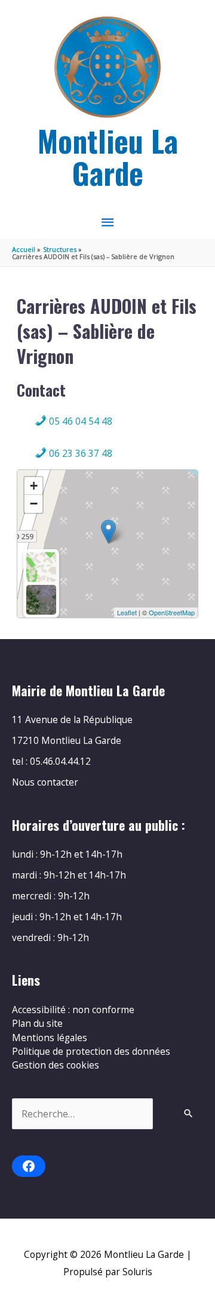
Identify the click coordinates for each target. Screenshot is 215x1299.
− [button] (34, 503)
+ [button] (34, 485)
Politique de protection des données (91, 1051)
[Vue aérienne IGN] (41, 600)
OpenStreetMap (172, 612)
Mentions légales (49, 1037)
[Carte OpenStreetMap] (41, 567)
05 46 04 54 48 (79, 421)
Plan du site (37, 1023)
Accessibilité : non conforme (73, 1009)
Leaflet (127, 612)
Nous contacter (45, 782)
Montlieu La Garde (108, 156)
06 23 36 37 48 (79, 453)
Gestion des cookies (55, 1064)
